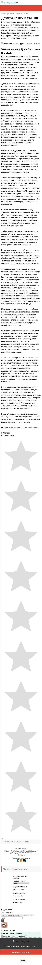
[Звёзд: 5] (14, 853)
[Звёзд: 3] (25, 851)
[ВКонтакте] (18, 860)
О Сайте (35, 946)
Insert (23, 961)
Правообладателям (11, 946)
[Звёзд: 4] (33, 851)
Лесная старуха (18, 902)
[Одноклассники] (21, 860)
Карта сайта (25, 946)
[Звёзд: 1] (8, 851)
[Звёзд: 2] (17, 851)
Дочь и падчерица (19, 889)
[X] (24, 860)
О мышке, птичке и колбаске (19, 882)
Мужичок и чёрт (18, 896)
